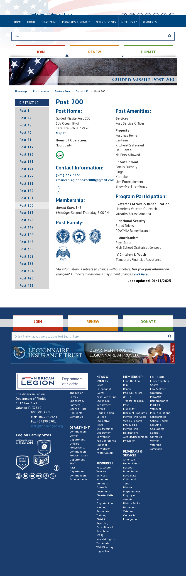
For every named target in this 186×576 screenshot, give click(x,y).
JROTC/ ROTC (157, 377)
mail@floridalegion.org (47, 426)
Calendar (55, 14)
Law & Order (158, 389)
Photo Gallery (104, 452)
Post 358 (27, 249)
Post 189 (27, 191)
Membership (129, 22)
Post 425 (27, 285)
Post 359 (27, 256)
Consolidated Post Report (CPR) (104, 531)
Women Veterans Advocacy (156, 444)
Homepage (21, 91)
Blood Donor (131, 471)
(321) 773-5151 (68, 175)
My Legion (129, 440)
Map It (61, 133)
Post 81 (26, 140)
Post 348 (27, 242)
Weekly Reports (132, 420)
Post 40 (26, 132)
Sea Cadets (157, 428)
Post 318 (27, 212)
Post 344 (27, 234)
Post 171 (27, 169)
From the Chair (132, 381)
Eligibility (129, 408)
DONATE (148, 51)
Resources (149, 22)
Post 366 (27, 263)
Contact (70, 14)
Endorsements (79, 479)
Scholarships (158, 416)
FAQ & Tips (130, 424)
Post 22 (26, 118)
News (99, 385)
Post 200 (27, 205)
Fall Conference (106, 440)
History (74, 389)
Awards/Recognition (135, 436)
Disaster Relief (105, 495)
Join (125, 385)
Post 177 (27, 176)
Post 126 (27, 154)
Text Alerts (102, 543)
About (31, 22)
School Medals (159, 420)
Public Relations (160, 413)
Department (49, 22)
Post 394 (27, 271)
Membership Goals (135, 416)
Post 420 (27, 278)
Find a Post (37, 14)
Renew (127, 389)
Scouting (155, 424)
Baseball (128, 467)
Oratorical (156, 392)
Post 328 (27, 220)
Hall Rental (76, 413)
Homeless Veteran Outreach (129, 511)
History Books (131, 503)
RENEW (94, 51)
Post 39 (26, 125)
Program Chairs (79, 455)
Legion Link (103, 400)
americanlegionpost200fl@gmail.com (85, 180)
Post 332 (27, 227)
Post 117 (27, 147)
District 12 (82, 91)
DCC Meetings (104, 428)
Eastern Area (62, 91)
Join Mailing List (106, 539)
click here (140, 274)
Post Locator (41, 91)
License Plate (78, 408)
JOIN (41, 51)
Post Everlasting (106, 397)
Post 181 (27, 183)
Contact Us (76, 416)
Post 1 (24, 110)
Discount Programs (135, 413)
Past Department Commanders (78, 471)
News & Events (106, 22)
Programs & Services (76, 22)
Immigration (130, 519)
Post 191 (27, 198)
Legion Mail (103, 551)
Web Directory (104, 547)
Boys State (129, 475)
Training (101, 515)
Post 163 (27, 161)
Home (17, 22)
